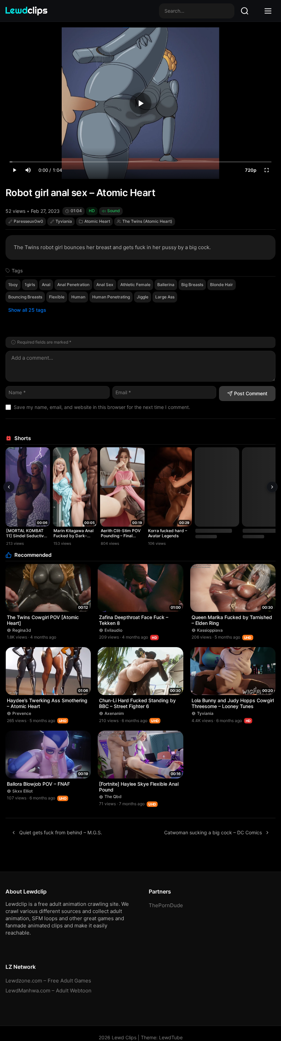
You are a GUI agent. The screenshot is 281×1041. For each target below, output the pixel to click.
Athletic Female (135, 284)
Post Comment (250, 393)
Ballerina (165, 284)
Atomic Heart (97, 221)
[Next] (272, 486)
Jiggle (142, 296)
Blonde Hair (221, 284)
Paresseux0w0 (28, 221)
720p (250, 170)
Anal (46, 284)
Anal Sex (104, 284)
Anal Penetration (73, 284)
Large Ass (164, 296)
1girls (30, 284)
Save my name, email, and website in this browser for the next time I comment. (102, 407)
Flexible (56, 296)
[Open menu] (268, 10)
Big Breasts (192, 284)
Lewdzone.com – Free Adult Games (48, 980)
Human (78, 296)
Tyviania (64, 221)
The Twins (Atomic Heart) (147, 221)
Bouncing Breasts (25, 296)
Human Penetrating (111, 296)
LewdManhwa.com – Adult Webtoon (48, 990)
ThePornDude (166, 905)
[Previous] (8, 486)
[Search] (244, 10)
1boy (13, 284)
